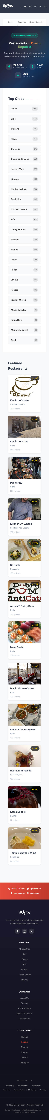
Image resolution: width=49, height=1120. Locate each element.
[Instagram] (24, 931)
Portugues (24, 1062)
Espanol (24, 1047)
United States (25, 974)
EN (25, 6)
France (25, 959)
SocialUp (43, 1090)
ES (30, 6)
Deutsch (24, 1057)
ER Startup (32, 1090)
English (24, 1042)
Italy (24, 954)
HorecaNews (36, 1085)
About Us (24, 998)
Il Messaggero (23, 1085)
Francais (24, 1052)
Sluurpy (24, 980)
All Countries (24, 949)
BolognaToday (19, 1090)
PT (45, 6)
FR (35, 6)
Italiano (24, 1037)
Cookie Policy (24, 1018)
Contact (24, 1003)
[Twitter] (31, 931)
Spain (24, 964)
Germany (25, 969)
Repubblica (10, 1085)
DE (40, 6)
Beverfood (6, 1090)
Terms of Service (24, 1013)
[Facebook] (17, 931)
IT (20, 6)
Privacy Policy (24, 1008)
